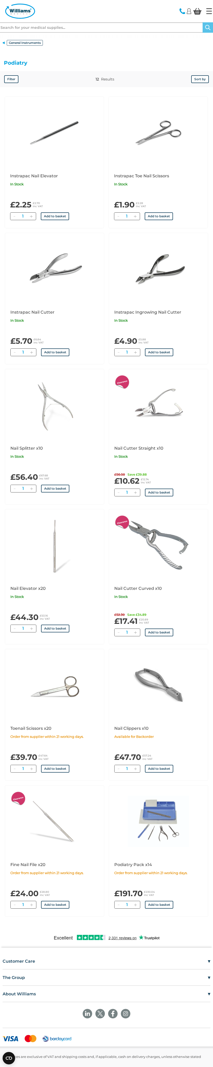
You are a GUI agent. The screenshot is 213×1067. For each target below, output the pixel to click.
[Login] (189, 11)
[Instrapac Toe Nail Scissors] (158, 132)
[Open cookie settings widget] (9, 1058)
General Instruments (25, 43)
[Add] (31, 216)
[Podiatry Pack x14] (158, 821)
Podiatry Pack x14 (133, 864)
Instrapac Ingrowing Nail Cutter (147, 312)
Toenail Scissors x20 (30, 728)
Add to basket (55, 216)
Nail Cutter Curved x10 (138, 588)
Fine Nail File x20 (27, 864)
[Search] (208, 27)
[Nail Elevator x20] (54, 545)
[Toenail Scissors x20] (54, 685)
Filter (11, 79)
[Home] (209, 11)
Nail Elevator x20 (28, 588)
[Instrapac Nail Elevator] (54, 132)
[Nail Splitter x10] (54, 405)
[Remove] (14, 216)
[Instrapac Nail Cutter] (54, 269)
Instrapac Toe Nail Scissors (141, 175)
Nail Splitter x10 (26, 448)
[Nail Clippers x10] (158, 685)
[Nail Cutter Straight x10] (158, 405)
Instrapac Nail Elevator (34, 175)
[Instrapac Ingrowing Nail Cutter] (158, 269)
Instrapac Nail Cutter (32, 312)
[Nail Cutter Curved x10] (158, 545)
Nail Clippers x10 (131, 728)
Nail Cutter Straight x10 (138, 448)
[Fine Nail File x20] (54, 821)
